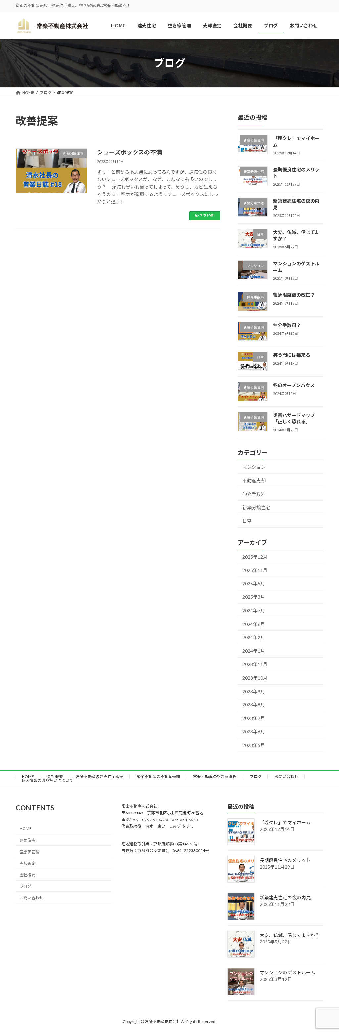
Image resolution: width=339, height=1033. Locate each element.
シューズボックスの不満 (129, 152)
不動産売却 (254, 480)
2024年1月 (253, 651)
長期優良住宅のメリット (285, 860)
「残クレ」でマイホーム (285, 822)
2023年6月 (253, 731)
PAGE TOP (324, 996)
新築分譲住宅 (256, 507)
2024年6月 (253, 624)
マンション (254, 467)
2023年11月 (254, 664)
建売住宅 (27, 840)
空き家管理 (29, 851)
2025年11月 (254, 570)
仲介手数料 (254, 494)
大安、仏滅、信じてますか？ (289, 935)
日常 (247, 521)
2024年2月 (253, 637)
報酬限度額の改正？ (294, 295)
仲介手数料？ (287, 325)
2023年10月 (254, 678)
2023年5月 (253, 745)
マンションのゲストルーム (287, 972)
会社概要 (55, 776)
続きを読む (205, 215)
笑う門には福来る (291, 355)
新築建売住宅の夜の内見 (285, 897)
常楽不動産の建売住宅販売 (99, 776)
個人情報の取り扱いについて (47, 780)
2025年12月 (254, 556)
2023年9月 (253, 691)
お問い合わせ (286, 776)
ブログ (256, 776)
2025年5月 (253, 583)
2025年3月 (253, 597)
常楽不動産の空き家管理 (215, 776)
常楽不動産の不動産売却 (158, 776)
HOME (28, 776)
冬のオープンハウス (294, 385)
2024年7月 (253, 610)
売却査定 (27, 863)
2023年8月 (253, 704)
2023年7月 (253, 718)
